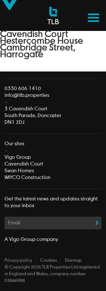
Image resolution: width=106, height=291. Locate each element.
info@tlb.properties (27, 95)
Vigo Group (18, 157)
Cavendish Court (24, 164)
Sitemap (73, 260)
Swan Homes (19, 170)
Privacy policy (18, 260)
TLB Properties (53, 15)
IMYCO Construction (28, 177)
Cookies (48, 260)
